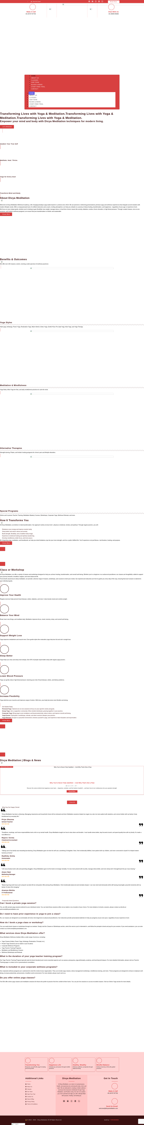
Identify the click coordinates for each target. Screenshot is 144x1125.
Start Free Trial (38, 86)
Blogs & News (36, 84)
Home (33, 76)
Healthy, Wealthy (79, 1065)
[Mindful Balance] (99, 1060)
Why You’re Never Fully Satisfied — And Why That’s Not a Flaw (72, 783)
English (16, 1124)
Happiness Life (55, 1065)
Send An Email (112, 1106)
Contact (34, 89)
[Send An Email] (115, 1101)
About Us (35, 78)
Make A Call (31, 12)
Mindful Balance (103, 1065)
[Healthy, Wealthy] (75, 1060)
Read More (72, 791)
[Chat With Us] (111, 7)
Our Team (35, 82)
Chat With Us (113, 12)
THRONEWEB (114, 1120)
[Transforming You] (28, 1060)
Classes (34, 80)
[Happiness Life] (51, 1060)
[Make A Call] (33, 7)
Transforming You (32, 1065)
